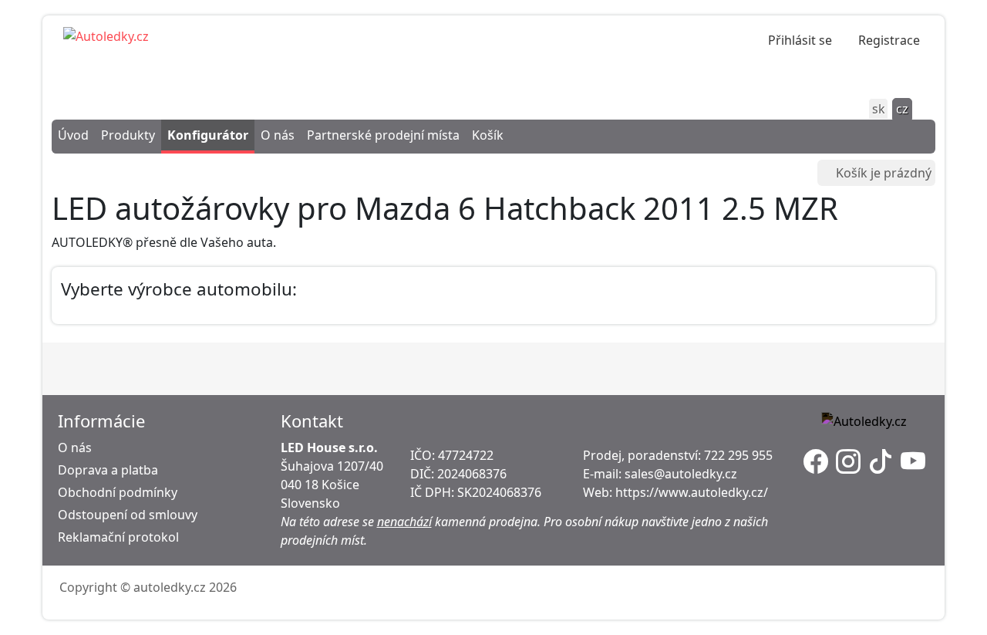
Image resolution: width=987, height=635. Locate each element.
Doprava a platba (108, 469)
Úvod (73, 135)
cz (902, 108)
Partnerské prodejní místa (383, 135)
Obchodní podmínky (117, 492)
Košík (488, 135)
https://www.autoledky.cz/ (691, 492)
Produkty (128, 135)
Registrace (889, 40)
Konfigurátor (207, 135)
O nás (278, 135)
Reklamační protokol (118, 537)
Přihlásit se (800, 40)
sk (878, 108)
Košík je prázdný (883, 172)
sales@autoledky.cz (681, 473)
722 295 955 (738, 455)
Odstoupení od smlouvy (127, 514)
